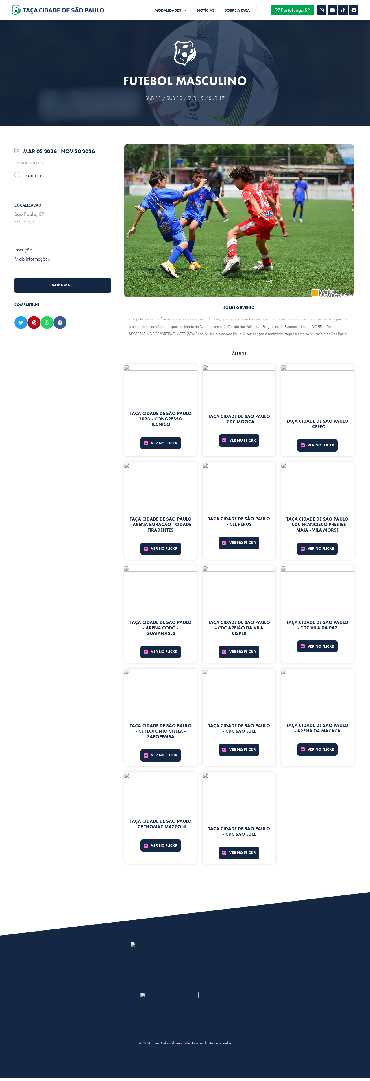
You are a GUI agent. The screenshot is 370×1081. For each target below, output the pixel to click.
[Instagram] (321, 10)
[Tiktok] (343, 10)
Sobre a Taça (237, 10)
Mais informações (32, 258)
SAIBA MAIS (63, 285)
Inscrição (23, 249)
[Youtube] (332, 10)
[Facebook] (353, 10)
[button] (20, 322)
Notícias (205, 10)
